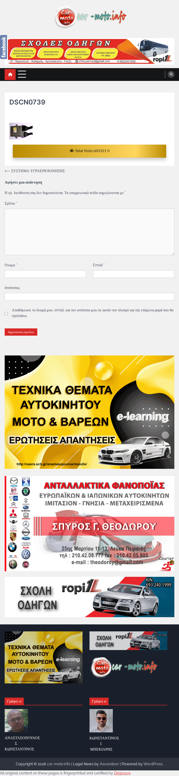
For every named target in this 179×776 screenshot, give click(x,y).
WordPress (153, 764)
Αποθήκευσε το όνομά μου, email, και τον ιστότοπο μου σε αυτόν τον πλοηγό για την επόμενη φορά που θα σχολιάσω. (92, 313)
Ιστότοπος (12, 287)
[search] (171, 74)
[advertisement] (89, 51)
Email (99, 265)
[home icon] (10, 74)
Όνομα (11, 265)
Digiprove (122, 773)
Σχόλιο (11, 203)
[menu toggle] (22, 74)
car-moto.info (58, 764)
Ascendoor (109, 764)
